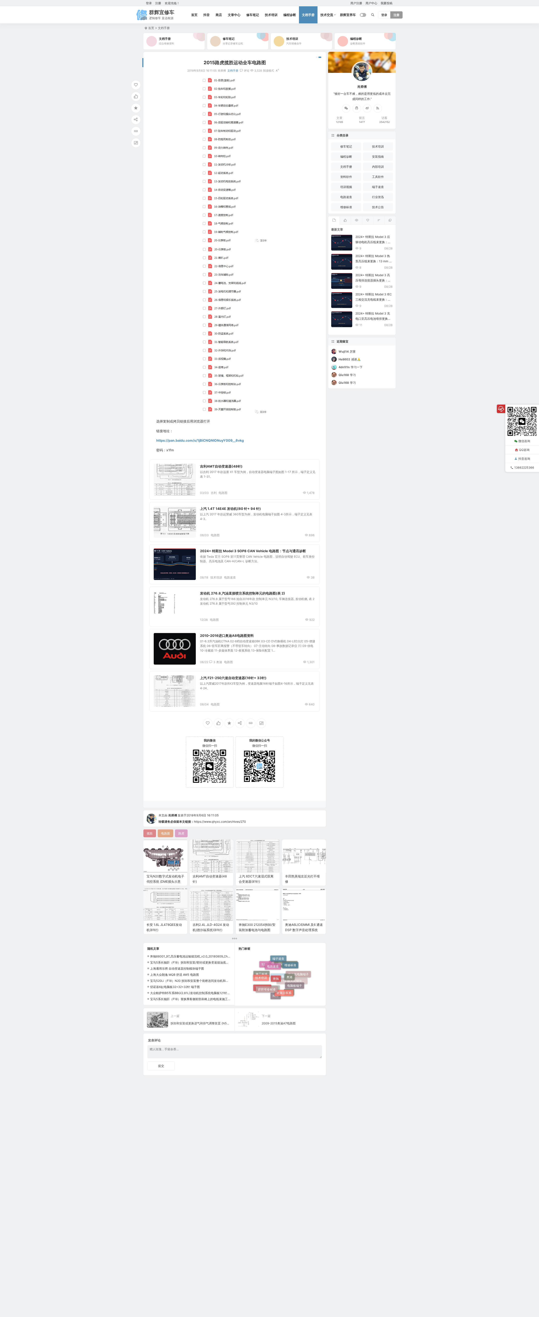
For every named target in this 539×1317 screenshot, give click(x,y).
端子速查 (162, 468)
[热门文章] (356, 220)
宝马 (289, 982)
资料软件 (346, 177)
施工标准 (261, 987)
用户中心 (371, 3)
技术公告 (378, 207)
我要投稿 (386, 3)
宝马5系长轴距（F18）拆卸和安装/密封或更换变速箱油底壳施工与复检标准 (199, 962)
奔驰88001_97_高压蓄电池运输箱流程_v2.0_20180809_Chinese (192, 956)
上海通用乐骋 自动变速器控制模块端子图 (177, 968)
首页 (194, 15)
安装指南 (378, 156)
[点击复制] (356, 108)
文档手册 (308, 15)
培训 (275, 992)
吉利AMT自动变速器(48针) (221, 466)
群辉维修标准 (267, 965)
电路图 (223, 493)
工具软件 (378, 177)
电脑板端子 (294, 972)
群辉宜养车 (348, 15)
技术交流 (326, 15)
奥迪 (219, 662)
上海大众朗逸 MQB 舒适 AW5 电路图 (174, 974)
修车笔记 (252, 15)
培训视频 (346, 187)
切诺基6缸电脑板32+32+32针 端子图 (175, 987)
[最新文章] (333, 220)
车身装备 (278, 997)
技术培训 (271, 15)
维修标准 (346, 207)
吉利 (214, 493)
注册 (158, 3)
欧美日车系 (284, 966)
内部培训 (378, 166)
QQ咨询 (524, 450)
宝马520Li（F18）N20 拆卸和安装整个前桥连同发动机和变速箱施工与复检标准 (202, 980)
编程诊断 (289, 15)
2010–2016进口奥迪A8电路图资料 (227, 635)
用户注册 (356, 3)
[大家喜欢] (345, 220)
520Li (265, 976)
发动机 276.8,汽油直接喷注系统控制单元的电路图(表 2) (242, 593)
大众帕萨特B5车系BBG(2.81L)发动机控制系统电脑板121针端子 (191, 993)
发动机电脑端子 (298, 982)
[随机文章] (378, 220)
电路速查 (230, 577)
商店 (219, 15)
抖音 (206, 15)
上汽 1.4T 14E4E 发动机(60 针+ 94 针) (230, 509)
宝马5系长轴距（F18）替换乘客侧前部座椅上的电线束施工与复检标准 (196, 999)
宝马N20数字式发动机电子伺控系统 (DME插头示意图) (165, 881)
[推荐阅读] (390, 220)
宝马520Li (262, 981)
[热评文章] (367, 220)
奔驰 (276, 958)
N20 (276, 978)
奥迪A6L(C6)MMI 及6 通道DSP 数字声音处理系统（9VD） (304, 930)
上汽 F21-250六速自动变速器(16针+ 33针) (233, 678)
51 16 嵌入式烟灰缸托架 (293, 992)
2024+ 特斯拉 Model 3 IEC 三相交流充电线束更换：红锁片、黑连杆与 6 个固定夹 (373, 299)
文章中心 (234, 15)
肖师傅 (172, 815)
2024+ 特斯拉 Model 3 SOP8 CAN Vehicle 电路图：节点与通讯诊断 (253, 551)
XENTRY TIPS (285, 988)
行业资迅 (378, 197)
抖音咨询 (524, 458)
